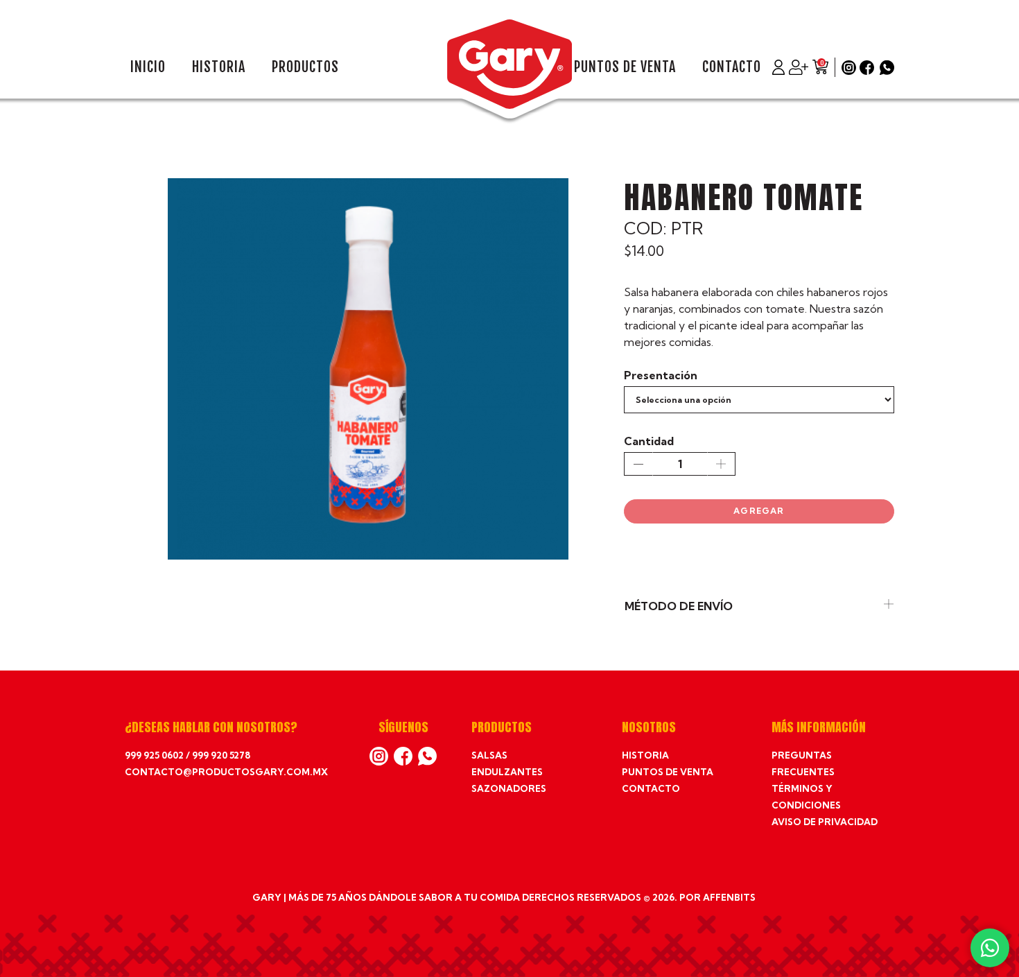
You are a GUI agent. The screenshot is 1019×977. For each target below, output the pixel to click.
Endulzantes (507, 771)
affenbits (729, 897)
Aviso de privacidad (825, 821)
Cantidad (649, 441)
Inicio (148, 67)
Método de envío (679, 606)
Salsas (489, 755)
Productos (305, 67)
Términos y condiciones (806, 797)
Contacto (731, 67)
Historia (218, 67)
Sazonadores (508, 788)
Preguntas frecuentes (803, 763)
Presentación (660, 375)
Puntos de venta (625, 67)
